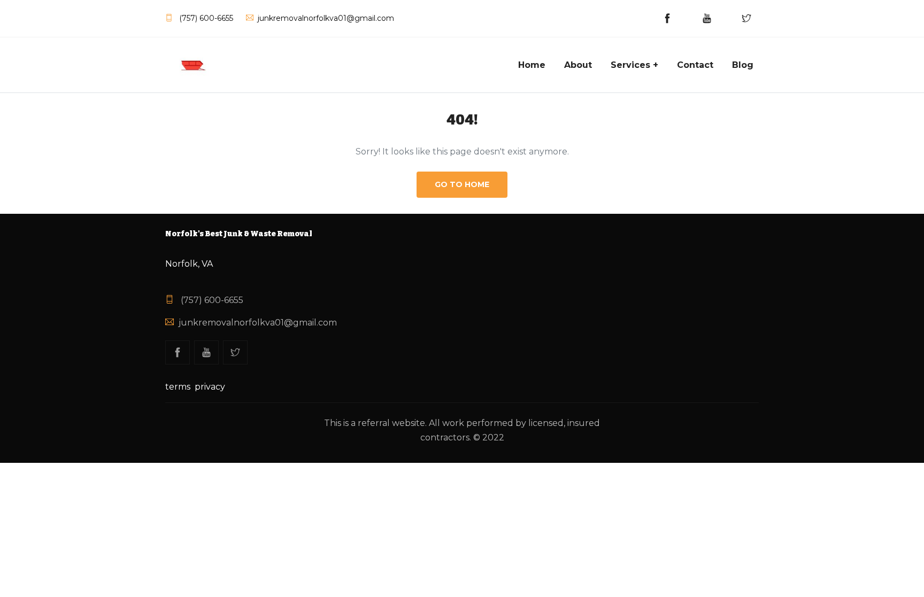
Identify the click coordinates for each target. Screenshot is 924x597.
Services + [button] (634, 65)
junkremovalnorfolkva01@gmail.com (258, 322)
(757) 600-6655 (211, 300)
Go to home (462, 184)
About (578, 65)
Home (531, 65)
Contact (695, 65)
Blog (742, 65)
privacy (210, 387)
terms (177, 387)
